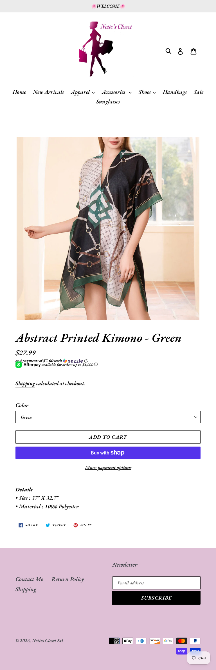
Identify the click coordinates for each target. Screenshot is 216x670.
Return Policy (67, 579)
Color (21, 405)
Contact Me (29, 579)
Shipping (25, 383)
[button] (108, 360)
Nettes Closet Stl (47, 640)
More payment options (108, 467)
